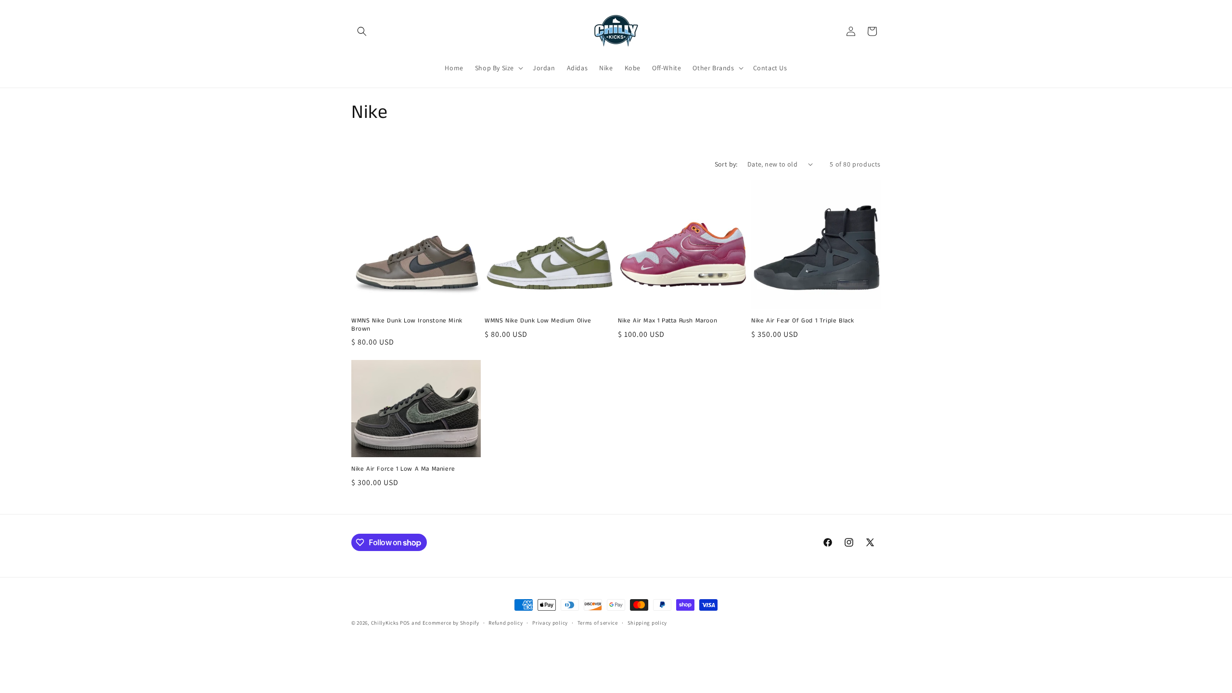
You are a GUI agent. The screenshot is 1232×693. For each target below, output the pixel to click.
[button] (361, 31)
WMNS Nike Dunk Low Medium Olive (538, 321)
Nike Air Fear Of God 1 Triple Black (802, 321)
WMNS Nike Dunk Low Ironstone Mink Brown (406, 325)
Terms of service (598, 622)
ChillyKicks (385, 622)
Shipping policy (647, 622)
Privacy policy (550, 622)
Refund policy (505, 622)
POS (405, 622)
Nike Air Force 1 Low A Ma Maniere (403, 469)
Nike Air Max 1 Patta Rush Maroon (667, 321)
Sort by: (726, 164)
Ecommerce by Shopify (451, 622)
